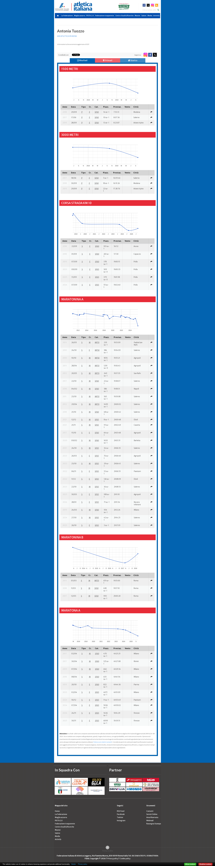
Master (137, 16)
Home (57, 811)
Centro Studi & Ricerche (124, 16)
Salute (143, 16)
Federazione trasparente (104, 16)
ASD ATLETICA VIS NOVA (67, 36)
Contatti (149, 811)
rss (156, 5)
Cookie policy (125, 858)
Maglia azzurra (79, 16)
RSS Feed (120, 811)
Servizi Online (151, 814)
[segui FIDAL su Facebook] (150, 55)
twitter (148, 5)
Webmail (149, 820)
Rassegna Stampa (153, 824)
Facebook (121, 814)
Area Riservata (152, 817)
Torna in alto (107, 851)
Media (149, 16)
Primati (108, 60)
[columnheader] (64, 106)
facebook (144, 5)
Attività (156, 16)
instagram (152, 5)
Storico (133, 60)
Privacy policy (112, 858)
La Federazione (67, 16)
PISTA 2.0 (90, 16)
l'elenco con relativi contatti (102, 742)
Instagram (121, 820)
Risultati (83, 60)
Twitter (120, 817)
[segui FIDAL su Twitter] (155, 55)
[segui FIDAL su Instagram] (145, 55)
